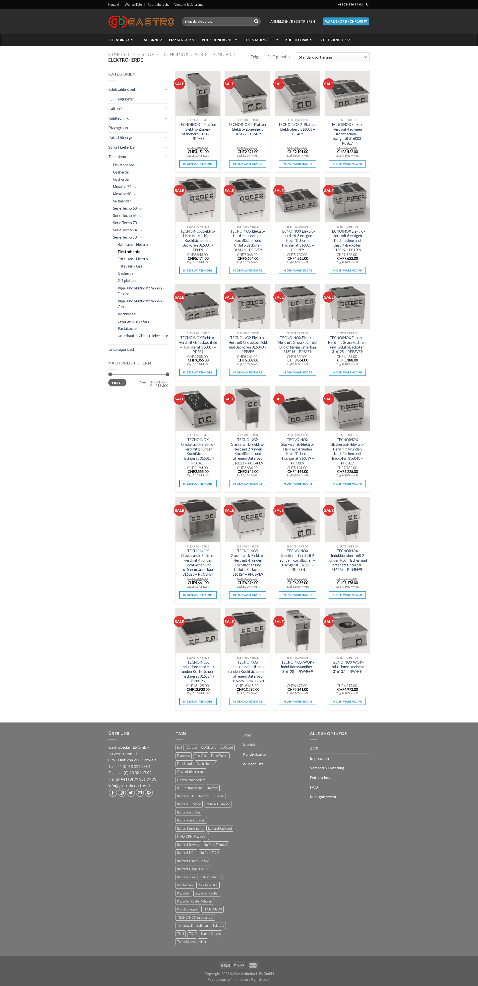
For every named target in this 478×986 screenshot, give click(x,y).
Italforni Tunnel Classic (193, 861)
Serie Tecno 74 (125, 230)
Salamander (122, 201)
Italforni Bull (185, 796)
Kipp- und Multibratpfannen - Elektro (141, 291)
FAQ (314, 787)
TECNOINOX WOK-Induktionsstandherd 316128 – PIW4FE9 (297, 667)
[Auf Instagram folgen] (122, 793)
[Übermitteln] (256, 21)
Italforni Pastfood (220, 828)
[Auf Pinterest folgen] (149, 793)
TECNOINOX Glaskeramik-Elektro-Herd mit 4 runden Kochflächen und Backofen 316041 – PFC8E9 (347, 451)
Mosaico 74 (122, 186)
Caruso (191, 747)
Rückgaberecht (158, 4)
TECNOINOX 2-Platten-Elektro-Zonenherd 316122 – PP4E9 (247, 129)
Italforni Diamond (218, 804)
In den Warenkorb (198, 163)
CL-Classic (208, 747)
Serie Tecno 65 (125, 215)
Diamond (183, 756)
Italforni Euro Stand (190, 828)
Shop (148, 54)
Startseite (121, 54)
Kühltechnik (118, 118)
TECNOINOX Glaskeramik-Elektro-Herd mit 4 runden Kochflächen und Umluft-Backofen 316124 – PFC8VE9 (248, 562)
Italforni (115, 108)
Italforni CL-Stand (189, 804)
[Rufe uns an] (367, 4)
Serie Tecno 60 (125, 208)
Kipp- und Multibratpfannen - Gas (141, 304)
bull (179, 747)
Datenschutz (321, 777)
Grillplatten (127, 280)
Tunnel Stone (186, 942)
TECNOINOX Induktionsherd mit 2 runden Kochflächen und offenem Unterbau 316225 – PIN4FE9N (347, 560)
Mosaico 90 (122, 194)
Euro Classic (219, 756)
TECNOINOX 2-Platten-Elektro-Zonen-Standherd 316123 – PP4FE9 (198, 131)
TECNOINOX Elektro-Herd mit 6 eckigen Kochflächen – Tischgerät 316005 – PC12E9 (297, 240)
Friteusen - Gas (130, 266)
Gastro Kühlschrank (191, 772)
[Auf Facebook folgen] (113, 793)
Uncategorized (121, 349)
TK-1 (180, 934)
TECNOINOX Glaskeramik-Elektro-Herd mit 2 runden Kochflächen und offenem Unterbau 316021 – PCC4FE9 (248, 451)
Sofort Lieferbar (122, 147)
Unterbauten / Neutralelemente (143, 336)
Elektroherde (123, 165)
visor (202, 942)
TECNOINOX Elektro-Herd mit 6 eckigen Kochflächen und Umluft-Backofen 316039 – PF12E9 (347, 240)
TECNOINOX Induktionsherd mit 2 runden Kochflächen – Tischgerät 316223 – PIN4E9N (297, 560)
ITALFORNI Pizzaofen (192, 836)
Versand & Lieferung (188, 4)
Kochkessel (127, 314)
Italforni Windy (210, 877)
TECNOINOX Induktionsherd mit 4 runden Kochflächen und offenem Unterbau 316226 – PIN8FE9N (247, 671)
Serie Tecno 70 (125, 223)
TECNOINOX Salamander (195, 917)
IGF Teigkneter (121, 98)
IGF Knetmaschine (190, 788)
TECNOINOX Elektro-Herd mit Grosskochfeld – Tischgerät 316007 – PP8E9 (198, 345)
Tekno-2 (218, 925)
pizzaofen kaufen (207, 893)
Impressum (319, 758)
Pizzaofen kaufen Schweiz (194, 901)
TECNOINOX (212, 909)
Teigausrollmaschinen (192, 925)
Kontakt (113, 4)
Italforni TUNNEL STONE (194, 869)
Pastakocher (128, 328)
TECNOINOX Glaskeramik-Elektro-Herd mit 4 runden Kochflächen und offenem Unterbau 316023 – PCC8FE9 (198, 562)
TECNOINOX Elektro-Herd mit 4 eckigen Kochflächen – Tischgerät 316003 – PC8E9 (347, 133)
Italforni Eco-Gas (188, 812)
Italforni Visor (186, 877)
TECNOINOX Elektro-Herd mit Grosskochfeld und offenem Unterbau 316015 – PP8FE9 (297, 345)
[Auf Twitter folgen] (131, 793)
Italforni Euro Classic (191, 820)
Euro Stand (184, 764)
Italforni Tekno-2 (216, 845)
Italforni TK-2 (209, 853)
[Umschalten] (166, 89)
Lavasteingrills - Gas (133, 321)
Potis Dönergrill (121, 137)
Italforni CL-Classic (211, 796)
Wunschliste (133, 4)
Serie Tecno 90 (213, 54)
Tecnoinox (174, 54)
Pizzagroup (118, 127)
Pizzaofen (183, 893)
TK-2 (192, 934)
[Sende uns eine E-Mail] (140, 793)
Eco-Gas (201, 756)
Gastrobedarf (206, 764)
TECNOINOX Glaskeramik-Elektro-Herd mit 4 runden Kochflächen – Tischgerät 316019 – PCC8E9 (297, 451)
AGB (314, 748)
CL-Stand (226, 747)
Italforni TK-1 (186, 853)
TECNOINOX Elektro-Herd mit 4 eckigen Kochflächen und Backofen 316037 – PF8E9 (198, 240)
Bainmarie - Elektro (133, 244)
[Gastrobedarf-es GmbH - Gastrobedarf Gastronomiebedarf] (141, 21)
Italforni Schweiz (188, 845)
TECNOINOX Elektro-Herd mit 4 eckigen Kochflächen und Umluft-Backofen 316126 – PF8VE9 (247, 240)
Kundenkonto (254, 754)
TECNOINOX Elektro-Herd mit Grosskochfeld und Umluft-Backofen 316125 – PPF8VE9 (347, 345)
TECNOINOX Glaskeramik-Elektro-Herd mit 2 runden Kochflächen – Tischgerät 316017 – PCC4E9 (198, 451)
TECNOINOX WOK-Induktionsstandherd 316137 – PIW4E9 (347, 667)
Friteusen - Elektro (133, 259)
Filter (117, 382)
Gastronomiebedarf (191, 780)
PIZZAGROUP (208, 885)
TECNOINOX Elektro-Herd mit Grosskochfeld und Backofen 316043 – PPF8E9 (248, 345)
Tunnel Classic (210, 934)
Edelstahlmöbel (121, 89)
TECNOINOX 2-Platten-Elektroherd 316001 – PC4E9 (297, 129)
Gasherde (121, 172)
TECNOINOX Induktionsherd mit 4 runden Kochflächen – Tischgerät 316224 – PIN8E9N (198, 671)
